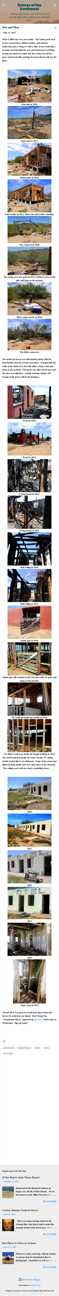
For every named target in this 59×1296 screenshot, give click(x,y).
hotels (37, 1047)
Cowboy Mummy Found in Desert (20, 1210)
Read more (50, 1201)
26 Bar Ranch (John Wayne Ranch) (21, 1177)
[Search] (55, 5)
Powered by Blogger (31, 1279)
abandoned (8, 1047)
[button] (55, 28)
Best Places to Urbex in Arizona (19, 1243)
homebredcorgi (35, 1285)
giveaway (38, 1019)
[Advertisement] (29, 1141)
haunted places (24, 1047)
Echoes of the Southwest (29, 6)
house (46, 1047)
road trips (8, 1053)
